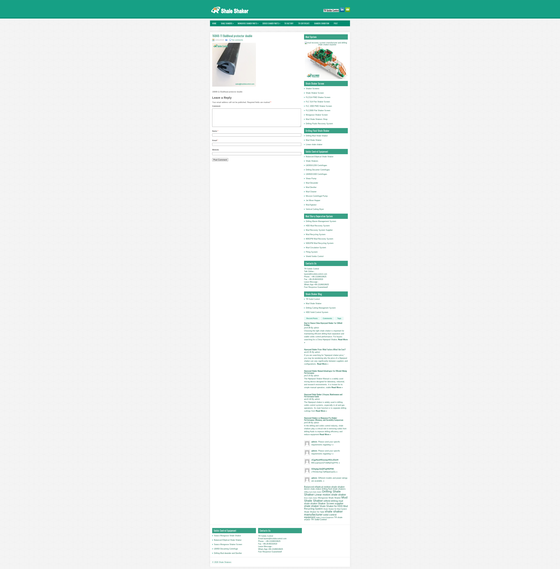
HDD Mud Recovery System (318, 226)
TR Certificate (303, 23)
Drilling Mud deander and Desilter (228, 553)
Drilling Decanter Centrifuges (318, 170)
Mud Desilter (311, 187)
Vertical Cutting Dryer (315, 209)
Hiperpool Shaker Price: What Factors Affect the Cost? (325, 349)
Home (214, 23)
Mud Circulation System (316, 247)
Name (215, 131)
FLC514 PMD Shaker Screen (318, 97)
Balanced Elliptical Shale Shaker (319, 157)
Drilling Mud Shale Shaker (317, 136)
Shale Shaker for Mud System (335, 509)
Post (336, 23)
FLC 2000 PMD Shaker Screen (319, 106)
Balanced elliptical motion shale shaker (324, 486)
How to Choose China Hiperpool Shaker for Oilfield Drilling (323, 323)
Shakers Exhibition (321, 23)
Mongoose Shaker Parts (248, 23)
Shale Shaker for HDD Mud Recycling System (326, 507)
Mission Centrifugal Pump (317, 196)
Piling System (312, 252)
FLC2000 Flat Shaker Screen (318, 110)
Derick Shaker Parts (271, 23)
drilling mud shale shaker (313, 492)
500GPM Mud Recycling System (320, 243)
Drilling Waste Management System (321, 221)
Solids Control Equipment (325, 517)
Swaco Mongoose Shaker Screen (228, 544)
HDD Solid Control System (317, 312)
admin (314, 442)
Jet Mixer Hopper (313, 200)
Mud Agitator (311, 205)
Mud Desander (312, 183)
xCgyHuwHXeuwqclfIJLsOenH (324, 460)
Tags (339, 318)
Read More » (322, 364)
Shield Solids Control (314, 256)
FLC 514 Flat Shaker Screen (318, 102)
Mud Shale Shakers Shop (316, 119)
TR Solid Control (313, 299)
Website (215, 150)
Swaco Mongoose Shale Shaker (227, 536)
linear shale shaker (310, 498)
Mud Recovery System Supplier (319, 230)
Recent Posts (312, 318)
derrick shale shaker (312, 489)
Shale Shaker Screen (315, 93)
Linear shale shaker (314, 144)
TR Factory (288, 23)
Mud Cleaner (311, 192)
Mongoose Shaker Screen (317, 115)
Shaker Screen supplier (330, 503)
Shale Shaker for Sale (314, 512)
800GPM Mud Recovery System (319, 239)
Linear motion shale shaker (330, 494)
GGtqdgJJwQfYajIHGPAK (322, 469)
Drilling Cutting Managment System (321, 308)
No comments (237, 40)
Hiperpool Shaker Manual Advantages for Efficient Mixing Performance (325, 371)
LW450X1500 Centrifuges (316, 174)
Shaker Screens (312, 88)
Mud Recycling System (316, 234)
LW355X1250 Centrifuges (316, 165)
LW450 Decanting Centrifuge (226, 549)
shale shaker (311, 506)
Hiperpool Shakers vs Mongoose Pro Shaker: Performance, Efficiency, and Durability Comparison (323, 418)
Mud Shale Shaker (313, 140)
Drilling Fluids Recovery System (319, 124)
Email (215, 140)
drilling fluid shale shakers (333, 489)
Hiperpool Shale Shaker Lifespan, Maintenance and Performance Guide (323, 395)
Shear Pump (311, 178)
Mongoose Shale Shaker (329, 498)
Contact (215, 29)
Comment (216, 106)
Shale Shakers (227, 23)
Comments (327, 318)
